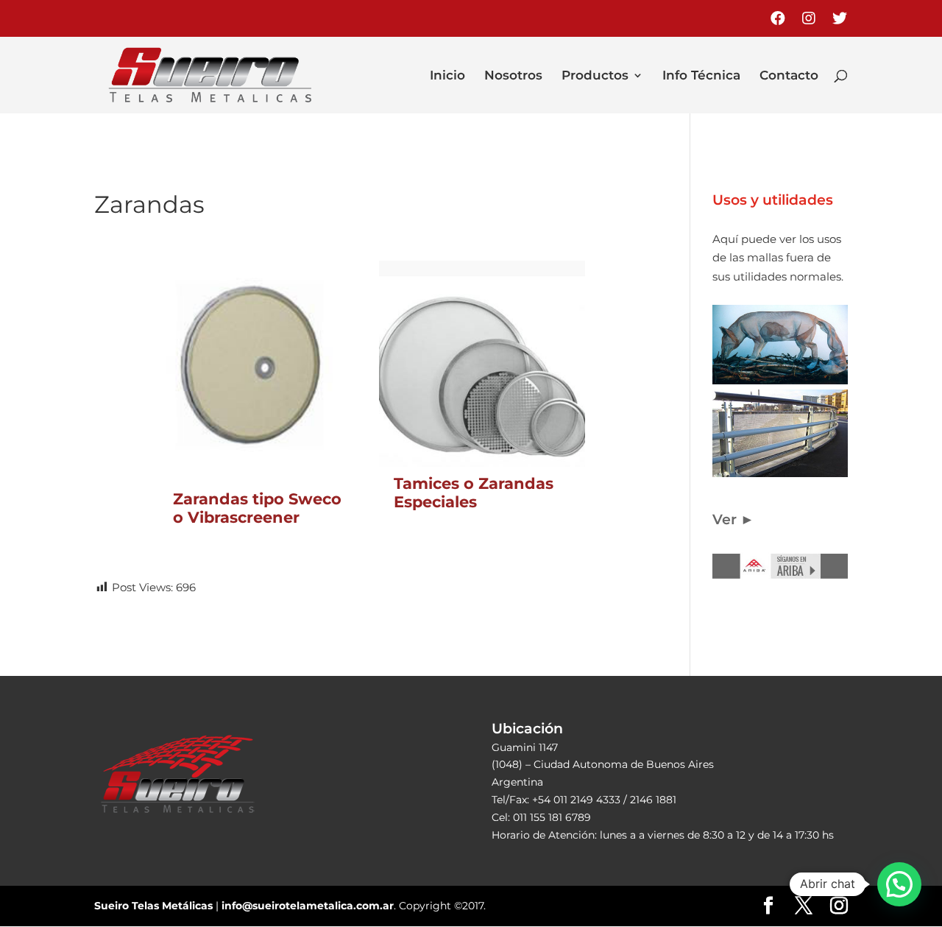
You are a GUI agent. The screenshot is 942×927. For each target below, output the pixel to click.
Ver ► (733, 519)
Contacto (788, 76)
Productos (595, 76)
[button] (899, 884)
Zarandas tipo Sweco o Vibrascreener (257, 508)
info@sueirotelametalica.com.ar (308, 905)
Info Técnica (701, 76)
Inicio (447, 76)
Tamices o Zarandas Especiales (473, 492)
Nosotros (513, 76)
